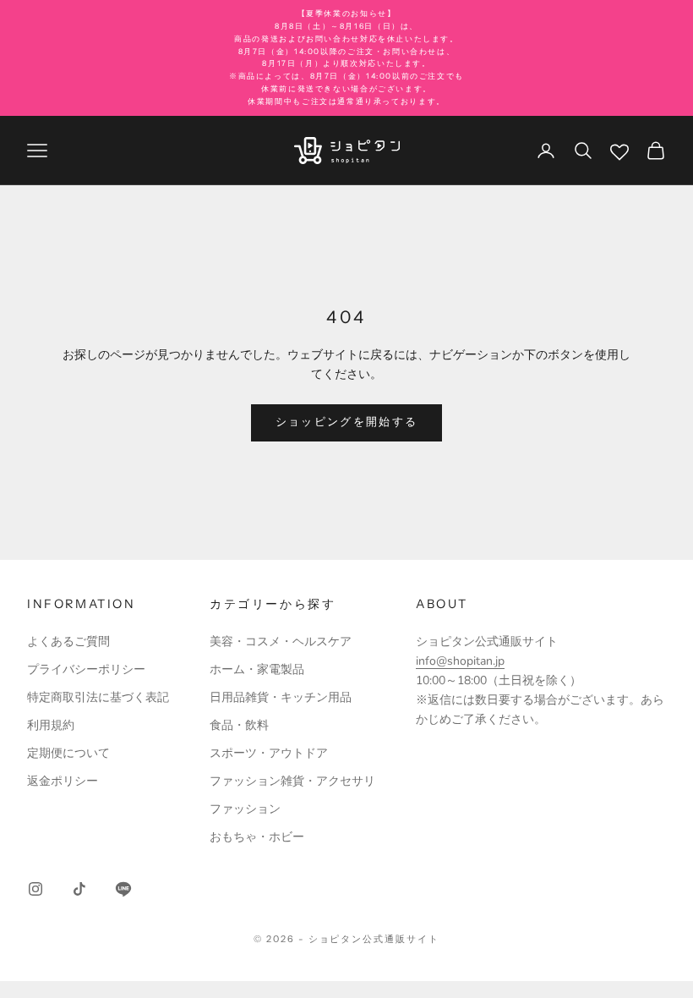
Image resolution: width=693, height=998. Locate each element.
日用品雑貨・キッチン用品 (281, 697)
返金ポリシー (62, 781)
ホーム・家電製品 (257, 669)
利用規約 (50, 725)
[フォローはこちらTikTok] (79, 888)
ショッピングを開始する (347, 422)
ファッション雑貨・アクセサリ (292, 781)
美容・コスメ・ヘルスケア (281, 641)
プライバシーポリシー (86, 669)
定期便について (68, 753)
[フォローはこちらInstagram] (35, 888)
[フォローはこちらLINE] (123, 888)
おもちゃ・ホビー (257, 837)
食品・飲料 (239, 725)
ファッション (245, 809)
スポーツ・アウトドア (269, 753)
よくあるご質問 (68, 641)
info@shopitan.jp (460, 661)
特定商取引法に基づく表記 (98, 697)
